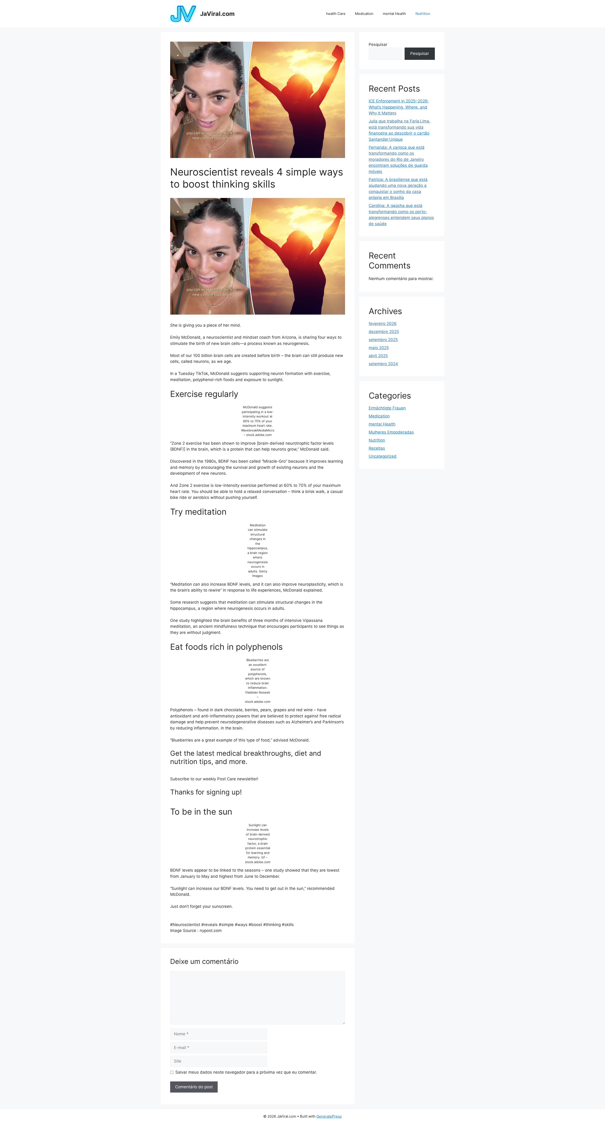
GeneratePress (329, 1116)
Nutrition (422, 13)
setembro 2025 (383, 339)
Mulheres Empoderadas (391, 432)
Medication (364, 13)
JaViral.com (217, 13)
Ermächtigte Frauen (387, 408)
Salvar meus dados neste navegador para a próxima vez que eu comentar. (246, 1072)
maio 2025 (379, 347)
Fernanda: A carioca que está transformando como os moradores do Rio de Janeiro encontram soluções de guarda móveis (398, 159)
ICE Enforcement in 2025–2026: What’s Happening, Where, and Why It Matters (399, 107)
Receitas (377, 448)
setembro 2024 (383, 363)
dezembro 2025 (384, 331)
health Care (336, 13)
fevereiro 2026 (383, 323)
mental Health (394, 13)
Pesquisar (378, 44)
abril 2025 (378, 355)
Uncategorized (383, 456)
